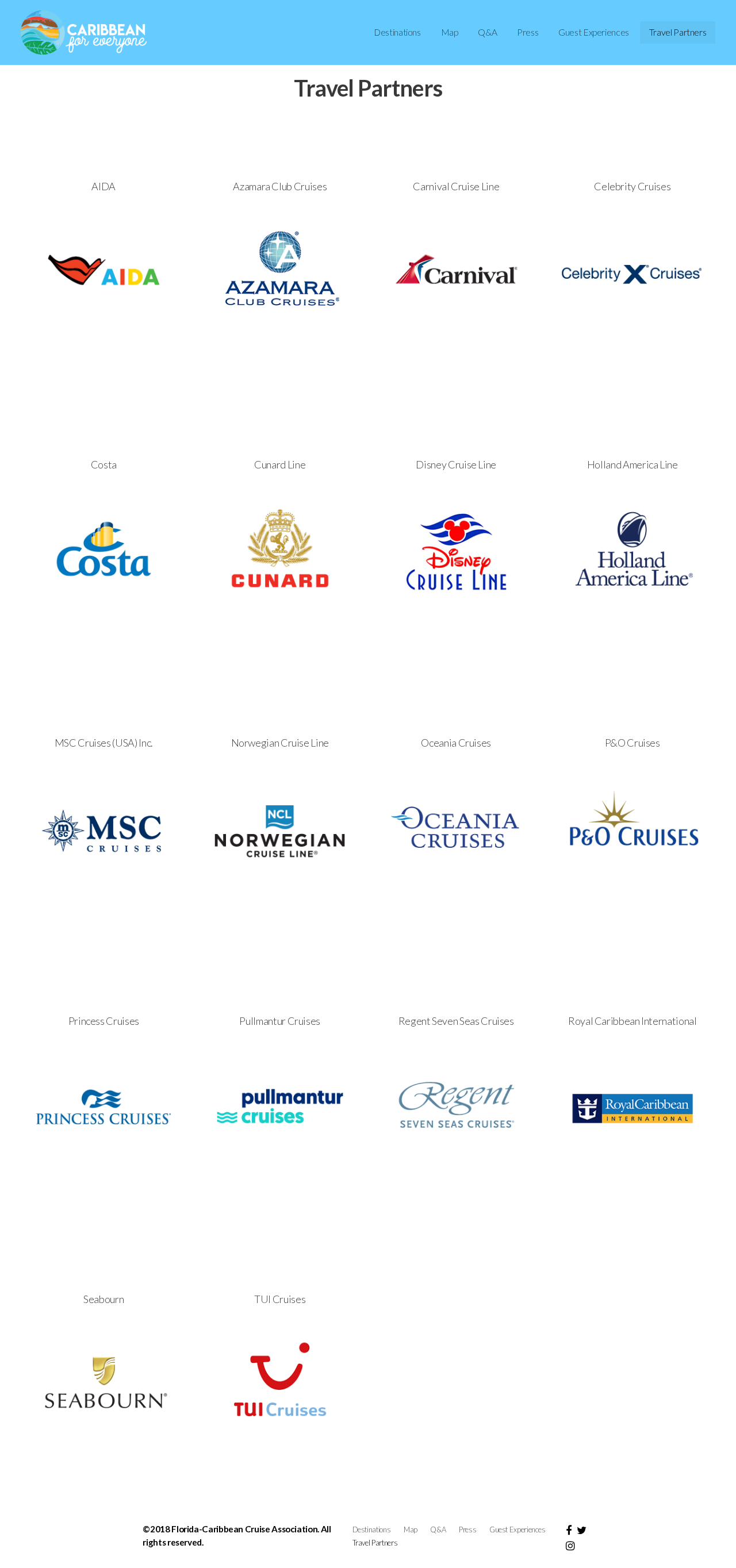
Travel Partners (678, 32)
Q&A (487, 32)
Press (527, 32)
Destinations (397, 32)
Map (449, 32)
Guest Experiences (593, 32)
